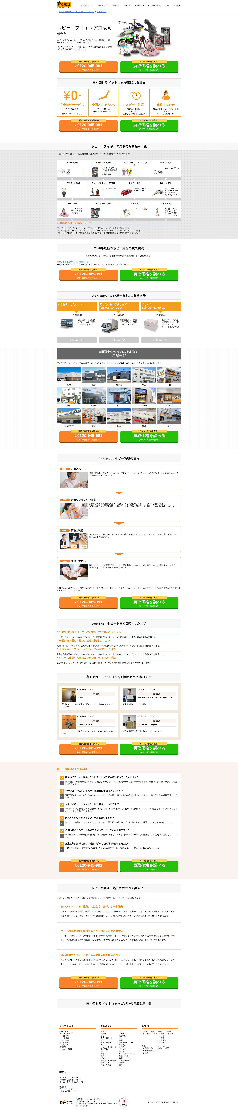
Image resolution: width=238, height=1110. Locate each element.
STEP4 (64, 561)
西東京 (163, 1040)
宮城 (155, 1034)
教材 (102, 1056)
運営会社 (177, 5)
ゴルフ (103, 1058)
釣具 (120, 1058)
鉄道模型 (122, 1036)
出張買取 (65, 1038)
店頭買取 (65, 1040)
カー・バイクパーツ (127, 1054)
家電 (102, 1031)
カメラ (103, 1034)
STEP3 (64, 530)
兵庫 (146, 1053)
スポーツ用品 (124, 1056)
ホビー (103, 1036)
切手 (120, 1040)
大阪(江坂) (149, 1048)
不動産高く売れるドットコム (71, 1080)
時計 (102, 1051)
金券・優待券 (106, 1043)
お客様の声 (139, 5)
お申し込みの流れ (66, 1031)
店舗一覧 (127, 5)
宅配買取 (65, 1036)
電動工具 (104, 1049)
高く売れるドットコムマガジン (72, 1082)
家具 (102, 1045)
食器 (102, 1040)
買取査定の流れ (87, 5)
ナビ (102, 1054)
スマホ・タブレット (108, 1047)
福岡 (167, 1048)
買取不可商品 (106, 1065)
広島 (160, 1048)
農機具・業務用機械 (108, 1060)
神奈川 (163, 1043)
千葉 (162, 1036)
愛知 (171, 1034)
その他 (121, 1063)
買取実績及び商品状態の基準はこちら (74, 262)
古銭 (120, 1038)
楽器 (120, 1031)
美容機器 (122, 1051)
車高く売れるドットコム (69, 1077)
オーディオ (123, 1034)
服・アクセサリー (126, 1043)
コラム (167, 5)
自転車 (121, 1047)
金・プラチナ (124, 1060)
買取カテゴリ (102, 5)
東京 (162, 1038)
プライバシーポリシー (68, 1089)
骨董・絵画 (105, 1063)
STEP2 (64, 500)
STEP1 (64, 469)
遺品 (120, 1065)
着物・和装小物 (107, 1038)
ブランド (122, 1049)
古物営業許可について (68, 1091)
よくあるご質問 (154, 5)
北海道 (147, 1034)
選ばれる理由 (65, 1043)
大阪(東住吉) (150, 1050)
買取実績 (116, 5)
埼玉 (162, 1034)
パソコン (122, 1045)
